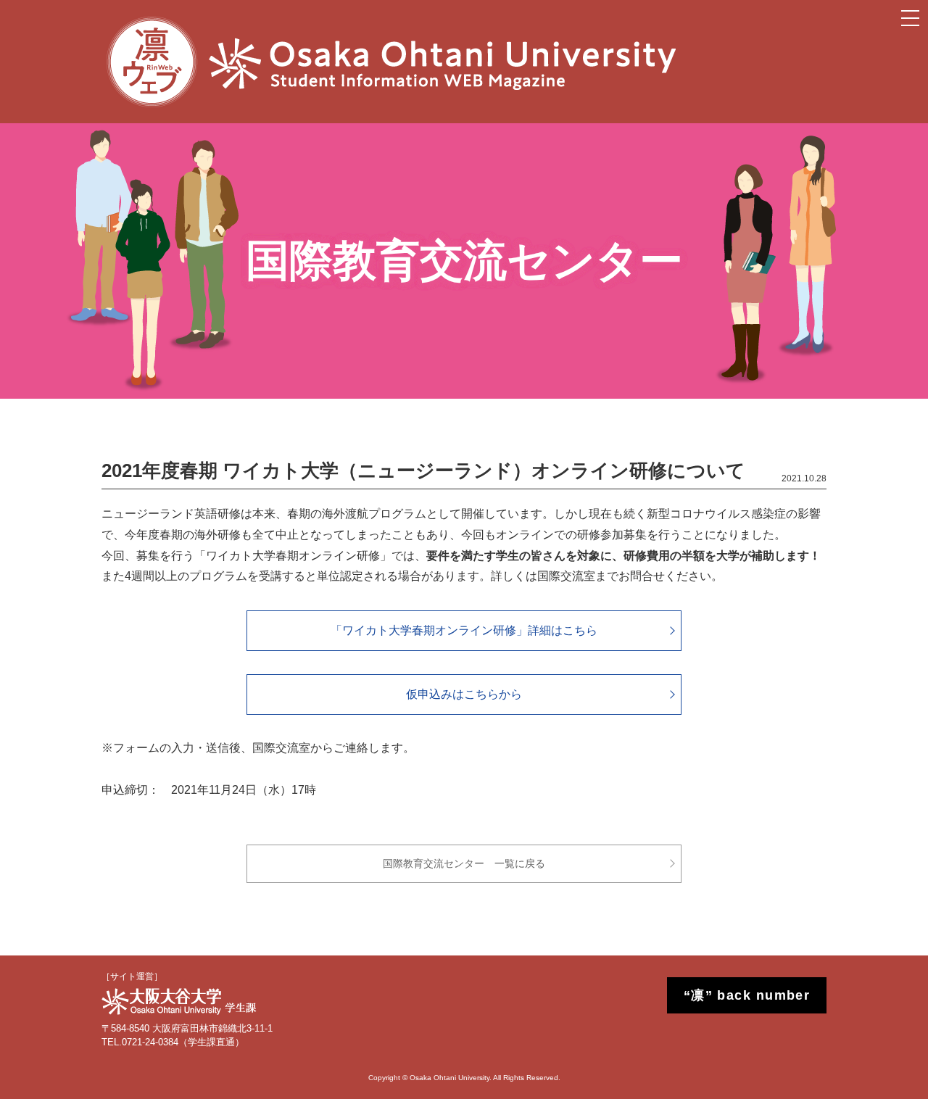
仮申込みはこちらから (464, 694)
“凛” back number (747, 995)
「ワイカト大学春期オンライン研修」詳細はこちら (464, 630)
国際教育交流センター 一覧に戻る (464, 863)
